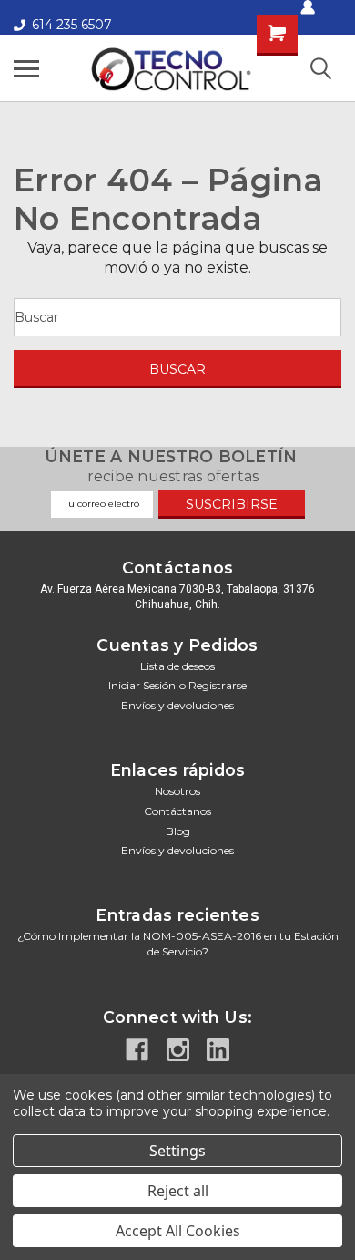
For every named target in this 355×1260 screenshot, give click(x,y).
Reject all (177, 1191)
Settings (177, 1151)
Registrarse (217, 685)
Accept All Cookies (178, 1231)
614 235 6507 (72, 24)
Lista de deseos (177, 666)
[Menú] (26, 68)
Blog (178, 831)
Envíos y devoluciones (177, 705)
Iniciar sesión (142, 685)
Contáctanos (177, 811)
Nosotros (177, 791)
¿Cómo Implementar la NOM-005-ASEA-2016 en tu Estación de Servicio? (178, 943)
